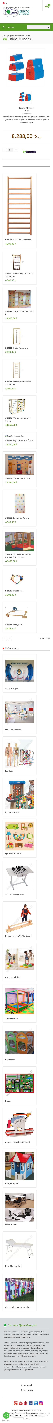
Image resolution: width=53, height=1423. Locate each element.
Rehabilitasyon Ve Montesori (18, 936)
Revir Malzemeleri (13, 1266)
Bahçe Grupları (12, 1183)
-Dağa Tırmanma (16, 348)
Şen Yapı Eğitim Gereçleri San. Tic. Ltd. (16, 8)
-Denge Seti (14, 591)
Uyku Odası (10, 1059)
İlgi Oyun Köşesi (12, 812)
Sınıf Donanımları (13, 729)
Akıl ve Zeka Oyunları (14, 894)
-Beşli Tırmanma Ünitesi (19, 440)
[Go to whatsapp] (6, 1415)
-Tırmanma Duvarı (17, 518)
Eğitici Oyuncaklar (13, 853)
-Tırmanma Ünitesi (17, 478)
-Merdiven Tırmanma (18, 239)
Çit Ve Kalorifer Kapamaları (17, 1307)
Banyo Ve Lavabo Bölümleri (17, 1142)
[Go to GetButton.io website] (6, 1420)
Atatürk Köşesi (12, 688)
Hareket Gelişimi (12, 977)
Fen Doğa (9, 771)
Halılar (8, 1101)
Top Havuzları (11, 1018)
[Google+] (15, 1404)
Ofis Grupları (11, 1224)
